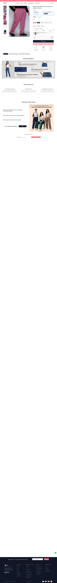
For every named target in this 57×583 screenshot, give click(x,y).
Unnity (30, 581)
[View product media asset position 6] (5, 32)
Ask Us (23, 126)
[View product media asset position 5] (5, 27)
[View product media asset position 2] (5, 13)
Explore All (18, 566)
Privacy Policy (28, 577)
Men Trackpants (38, 572)
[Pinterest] (8, 572)
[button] (18, 3)
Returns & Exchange (29, 572)
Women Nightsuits (39, 571)
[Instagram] (4, 572)
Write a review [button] (36, 137)
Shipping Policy (28, 571)
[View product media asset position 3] (5, 17)
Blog (46, 566)
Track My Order (28, 569)
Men (17, 569)
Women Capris (38, 569)
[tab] (36, 31)
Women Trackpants (39, 566)
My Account (47, 569)
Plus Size (18, 571)
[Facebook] (7, 572)
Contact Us (27, 566)
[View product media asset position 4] (5, 22)
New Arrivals (18, 572)
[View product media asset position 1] (5, 8)
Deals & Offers (19, 574)
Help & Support (48, 571)
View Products (46, 13)
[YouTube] (6, 572)
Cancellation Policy (28, 574)
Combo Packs (38, 574)
